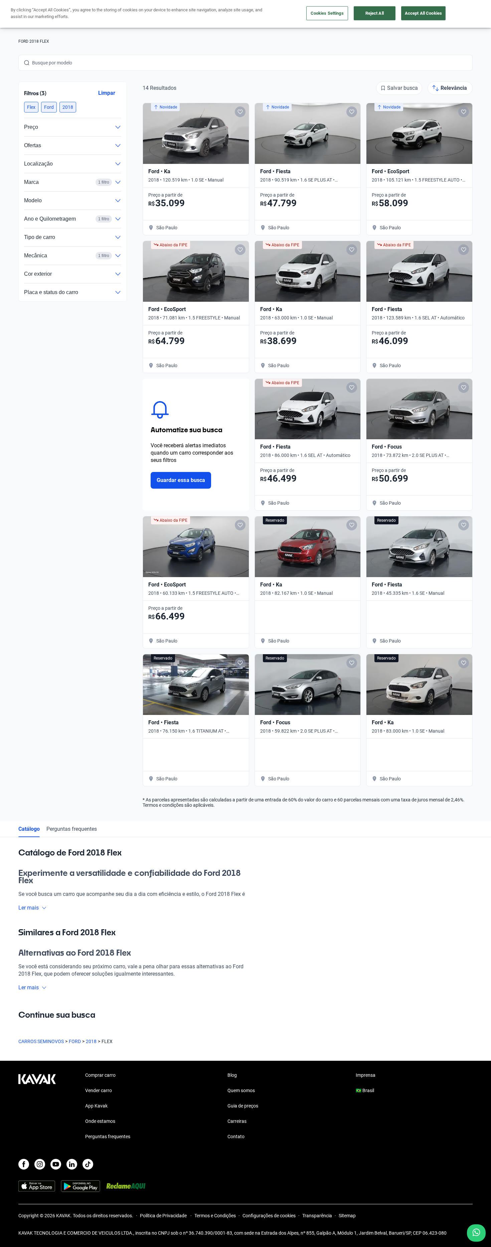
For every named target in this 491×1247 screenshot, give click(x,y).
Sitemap (347, 1215)
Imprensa (365, 1075)
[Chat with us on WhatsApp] (476, 1233)
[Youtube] (55, 1164)
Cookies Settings (327, 13)
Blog (232, 1075)
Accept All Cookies (423, 13)
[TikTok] (88, 1164)
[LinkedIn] (71, 1164)
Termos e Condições (215, 1215)
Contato (235, 1136)
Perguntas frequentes (71, 829)
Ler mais (28, 908)
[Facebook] (23, 1164)
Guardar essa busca (181, 480)
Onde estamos (100, 1121)
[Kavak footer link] (37, 1106)
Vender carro (98, 1090)
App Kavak (96, 1105)
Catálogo (29, 829)
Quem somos (241, 1090)
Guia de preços (242, 1105)
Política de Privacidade (164, 1215)
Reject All (374, 13)
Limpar (106, 93)
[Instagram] (39, 1164)
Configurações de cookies (269, 1215)
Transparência (317, 1215)
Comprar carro (100, 1075)
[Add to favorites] (240, 111)
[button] (31, 107)
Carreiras (237, 1121)
